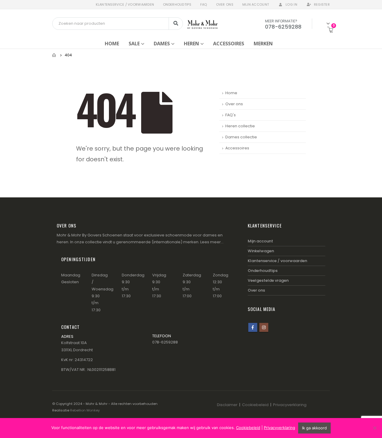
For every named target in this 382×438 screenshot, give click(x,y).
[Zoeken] (176, 24)
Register (322, 4)
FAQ (203, 4)
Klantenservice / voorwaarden (125, 4)
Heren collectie (240, 126)
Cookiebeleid (255, 405)
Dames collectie (241, 137)
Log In (291, 4)
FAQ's (230, 114)
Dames (162, 43)
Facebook (252, 327)
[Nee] (375, 428)
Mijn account (255, 4)
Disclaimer (227, 405)
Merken (263, 43)
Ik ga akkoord (314, 427)
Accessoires (228, 43)
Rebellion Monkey (85, 410)
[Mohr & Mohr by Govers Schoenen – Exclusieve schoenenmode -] (202, 23)
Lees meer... (212, 242)
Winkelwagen (261, 251)
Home (112, 43)
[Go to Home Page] (54, 55)
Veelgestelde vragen (268, 280)
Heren (191, 43)
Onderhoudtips (177, 4)
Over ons (224, 4)
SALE (134, 43)
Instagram (263, 327)
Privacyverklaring (289, 405)
